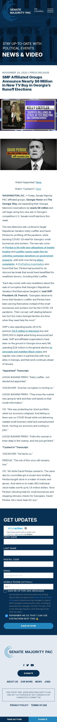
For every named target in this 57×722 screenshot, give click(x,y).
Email (7, 571)
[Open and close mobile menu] (48, 10)
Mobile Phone (18, 582)
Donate (28, 673)
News (38, 681)
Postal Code (11, 560)
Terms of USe (39, 705)
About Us (12, 681)
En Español (39, 10)
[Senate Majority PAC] (16, 11)
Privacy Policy (39, 597)
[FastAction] (15, 528)
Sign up (18, 534)
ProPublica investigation (31, 264)
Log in (9, 534)
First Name (10, 537)
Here (38, 189)
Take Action (14, 719)
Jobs (47, 681)
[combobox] (7, 586)
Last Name (10, 548)
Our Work (27, 681)
